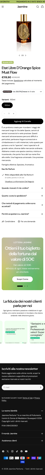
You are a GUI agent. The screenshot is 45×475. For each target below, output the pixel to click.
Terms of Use (28, 398)
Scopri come (22, 279)
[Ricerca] (37, 6)
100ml (7, 105)
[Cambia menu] (2, 6)
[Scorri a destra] (25, 55)
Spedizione (18, 80)
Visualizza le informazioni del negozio (19, 181)
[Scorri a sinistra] (19, 55)
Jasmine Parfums (16, 469)
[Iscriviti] (40, 387)
